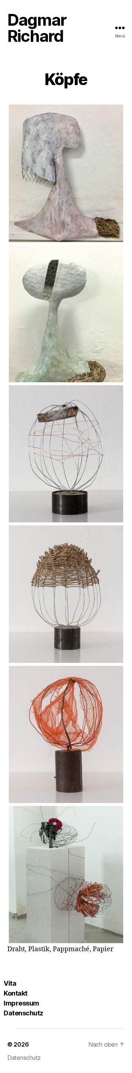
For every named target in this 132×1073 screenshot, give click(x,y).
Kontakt (15, 993)
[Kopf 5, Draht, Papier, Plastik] (66, 734)
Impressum (21, 1003)
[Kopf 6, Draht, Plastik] (66, 874)
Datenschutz (23, 1013)
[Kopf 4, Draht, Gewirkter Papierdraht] (66, 594)
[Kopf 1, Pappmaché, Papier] (66, 173)
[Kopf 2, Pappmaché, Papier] (66, 313)
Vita (10, 983)
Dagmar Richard (36, 28)
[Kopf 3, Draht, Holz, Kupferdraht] (66, 453)
